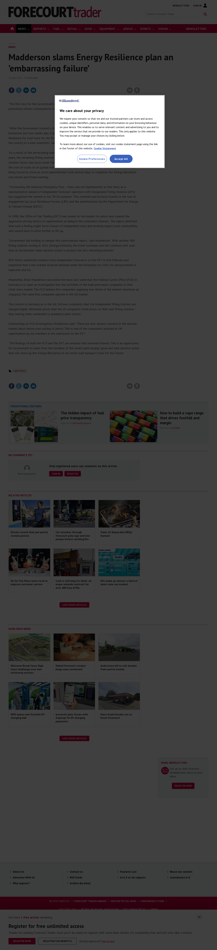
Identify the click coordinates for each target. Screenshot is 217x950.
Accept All (121, 159)
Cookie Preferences (92, 159)
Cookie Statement (105, 148)
